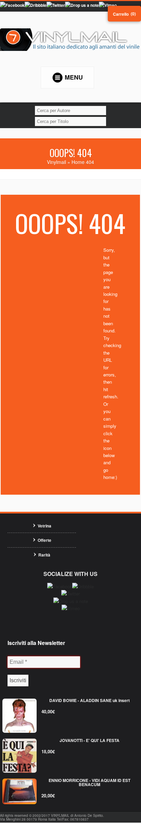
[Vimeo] (108, 5)
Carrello (121, 14)
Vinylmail (56, 162)
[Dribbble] (36, 5)
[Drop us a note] (82, 5)
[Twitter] (56, 5)
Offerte (44, 540)
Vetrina (44, 526)
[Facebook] (12, 5)
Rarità (44, 555)
